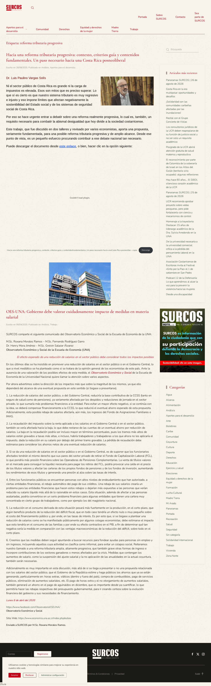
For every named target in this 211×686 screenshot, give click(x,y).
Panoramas (172, 508)
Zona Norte (172, 556)
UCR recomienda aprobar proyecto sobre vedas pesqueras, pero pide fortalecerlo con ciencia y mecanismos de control (179, 209)
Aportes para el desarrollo (62, 67)
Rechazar (29, 675)
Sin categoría (173, 535)
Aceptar (14, 675)
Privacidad (119, 673)
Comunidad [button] (42, 29)
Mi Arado (171, 503)
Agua (169, 394)
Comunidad (172, 436)
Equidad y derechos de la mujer (91, 29)
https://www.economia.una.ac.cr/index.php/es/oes (44, 618)
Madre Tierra (115, 29)
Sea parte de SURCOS (200, 17)
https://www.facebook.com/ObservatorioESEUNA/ (33, 607)
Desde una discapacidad (179, 294)
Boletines (171, 426)
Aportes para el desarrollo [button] (14, 29)
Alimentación (173, 405)
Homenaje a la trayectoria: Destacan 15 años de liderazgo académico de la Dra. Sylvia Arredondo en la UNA (181, 229)
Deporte (170, 452)
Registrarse (42, 654)
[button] (32, 7)
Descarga (146, 250)
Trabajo (134, 29)
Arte (168, 421)
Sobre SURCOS (161, 17)
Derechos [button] (64, 29)
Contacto (180, 17)
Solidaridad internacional (179, 540)
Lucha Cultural (174, 493)
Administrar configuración (52, 675)
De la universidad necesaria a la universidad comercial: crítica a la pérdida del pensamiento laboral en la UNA (181, 249)
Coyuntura (171, 442)
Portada (142, 17)
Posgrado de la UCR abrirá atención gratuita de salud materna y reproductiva (180, 150)
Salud (169, 524)
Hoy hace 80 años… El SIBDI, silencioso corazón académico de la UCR (182, 183)
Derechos (171, 457)
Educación (171, 463)
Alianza (170, 400)
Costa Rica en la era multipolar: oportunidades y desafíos (181, 92)
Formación (171, 487)
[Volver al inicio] (14, 7)
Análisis (45, 67)
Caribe (169, 431)
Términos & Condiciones (98, 673)
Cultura (170, 447)
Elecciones (171, 473)
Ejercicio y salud (174, 468)
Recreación (172, 519)
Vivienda (170, 550)
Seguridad (171, 529)
